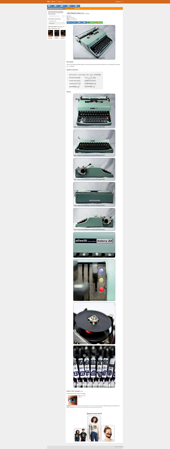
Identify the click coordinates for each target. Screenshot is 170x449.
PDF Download (50, 38)
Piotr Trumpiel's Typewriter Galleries (71, 393)
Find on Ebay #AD (92, 22)
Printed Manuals (59, 26)
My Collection (79, 393)
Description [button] (70, 22)
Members (119, 1)
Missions (60, 1)
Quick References (54, 28)
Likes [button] (85, 22)
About (54, 1)
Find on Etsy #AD (99, 22)
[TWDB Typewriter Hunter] (80, 434)
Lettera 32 (72, 8)
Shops (59, 28)
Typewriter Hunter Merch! (94, 414)
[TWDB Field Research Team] (108, 433)
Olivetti (70, 8)
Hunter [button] (75, 22)
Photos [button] (80, 22)
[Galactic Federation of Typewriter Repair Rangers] (94, 428)
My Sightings (83, 393)
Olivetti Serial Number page (107, 405)
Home (67, 8)
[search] (56, 21)
